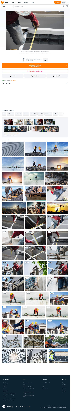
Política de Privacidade (52, 407)
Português (64, 387)
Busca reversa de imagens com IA (9, 395)
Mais (33, 2)
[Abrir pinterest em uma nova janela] (22, 406)
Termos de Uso (43, 407)
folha (55, 114)
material (41, 114)
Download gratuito (35, 65)
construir (62, 114)
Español (64, 384)
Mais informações (7, 83)
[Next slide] (65, 114)
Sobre (43, 387)
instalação (18, 114)
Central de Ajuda (46, 382)
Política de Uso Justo (62, 407)
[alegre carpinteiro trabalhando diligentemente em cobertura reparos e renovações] (57, 341)
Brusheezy (5, 382)
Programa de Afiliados (28, 387)
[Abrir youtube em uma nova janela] (29, 406)
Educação (5, 391)
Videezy (5, 387)
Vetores (6, 2)
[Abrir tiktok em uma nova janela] (25, 406)
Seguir (45, 60)
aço (4, 114)
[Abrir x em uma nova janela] (27, 406)
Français (64, 391)
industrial (33, 114)
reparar (26, 114)
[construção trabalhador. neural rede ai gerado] (36, 208)
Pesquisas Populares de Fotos (28, 392)
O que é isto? (13, 80)
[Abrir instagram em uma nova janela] (18, 406)
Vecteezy (5, 384)
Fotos (13, 2)
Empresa (5, 389)
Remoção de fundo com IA (9, 398)
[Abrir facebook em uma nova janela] (16, 406)
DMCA (24, 384)
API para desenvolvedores (9, 393)
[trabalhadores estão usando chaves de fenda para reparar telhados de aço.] (57, 178)
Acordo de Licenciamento (29, 382)
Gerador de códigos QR (8, 400)
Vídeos (19, 2)
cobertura (10, 114)
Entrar (63, 2)
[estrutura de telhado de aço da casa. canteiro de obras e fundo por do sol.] (14, 356)
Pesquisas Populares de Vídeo (28, 396)
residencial (48, 114)
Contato (44, 384)
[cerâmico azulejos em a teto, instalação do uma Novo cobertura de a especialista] (12, 193)
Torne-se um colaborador (45, 389)
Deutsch (64, 389)
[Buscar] (63, 6)
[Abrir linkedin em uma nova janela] (20, 406)
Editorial (26, 2)
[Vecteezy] (2, 2)
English (64, 382)
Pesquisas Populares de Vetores (28, 389)
